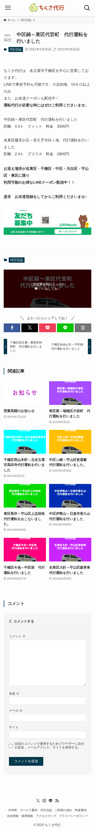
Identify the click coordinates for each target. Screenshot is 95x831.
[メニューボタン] (8, 8)
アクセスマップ (46, 815)
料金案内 (81, 810)
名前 (14, 693)
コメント (17, 636)
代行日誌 (15, 49)
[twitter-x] (38, 800)
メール (15, 710)
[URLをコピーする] (83, 327)
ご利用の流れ (63, 810)
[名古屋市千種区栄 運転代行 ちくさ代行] (47, 8)
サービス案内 (28, 810)
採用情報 (27, 815)
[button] (12, 327)
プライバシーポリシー (73, 815)
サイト (13, 727)
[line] (50, 800)
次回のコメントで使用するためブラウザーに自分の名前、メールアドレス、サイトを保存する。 (49, 745)
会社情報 (12, 815)
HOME (12, 810)
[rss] (57, 800)
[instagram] (44, 800)
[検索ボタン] (87, 8)
